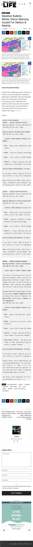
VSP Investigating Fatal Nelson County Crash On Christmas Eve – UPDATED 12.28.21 (9, 414)
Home (3, 10)
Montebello (5, 386)
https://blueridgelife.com (16, 438)
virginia (4, 388)
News (8, 10)
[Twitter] (22, 4)
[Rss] (24, 4)
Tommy (5, 28)
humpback (27, 384)
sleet (20, 386)
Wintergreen (6, 390)
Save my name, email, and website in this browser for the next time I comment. (16, 487)
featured (20, 384)
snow (24, 386)
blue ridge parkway (12, 384)
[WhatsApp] (15, 32)
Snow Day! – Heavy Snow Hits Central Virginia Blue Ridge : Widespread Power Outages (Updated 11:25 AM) (24, 415)
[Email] (24, 32)
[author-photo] (16, 430)
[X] (7, 32)
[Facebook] (19, 4)
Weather (7, 13)
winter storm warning (19, 388)
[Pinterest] (11, 32)
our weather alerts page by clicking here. (21, 83)
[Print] (28, 32)
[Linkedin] (19, 32)
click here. (18, 111)
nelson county (13, 386)
